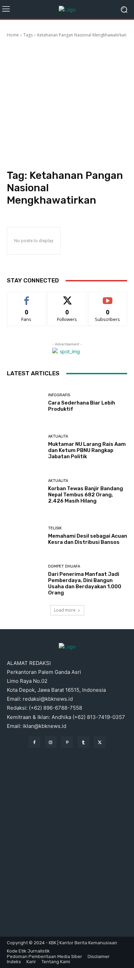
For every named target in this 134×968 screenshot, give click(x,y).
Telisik (55, 528)
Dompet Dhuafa (64, 566)
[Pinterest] (67, 742)
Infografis (59, 395)
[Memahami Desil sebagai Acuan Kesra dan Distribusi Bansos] (25, 536)
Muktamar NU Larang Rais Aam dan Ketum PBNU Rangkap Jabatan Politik (87, 450)
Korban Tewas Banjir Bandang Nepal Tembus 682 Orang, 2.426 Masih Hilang (85, 494)
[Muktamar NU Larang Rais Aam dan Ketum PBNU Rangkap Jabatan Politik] (25, 447)
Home (13, 35)
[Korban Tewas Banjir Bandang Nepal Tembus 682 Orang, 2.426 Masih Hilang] (25, 491)
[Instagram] (51, 742)
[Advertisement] (67, 104)
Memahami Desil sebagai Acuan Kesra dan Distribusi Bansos (87, 539)
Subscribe (107, 297)
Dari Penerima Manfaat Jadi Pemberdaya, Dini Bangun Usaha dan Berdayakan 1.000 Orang (84, 583)
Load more (65, 610)
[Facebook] (34, 742)
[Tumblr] (83, 742)
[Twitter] (99, 742)
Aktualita (58, 436)
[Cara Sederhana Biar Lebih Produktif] (25, 403)
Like (27, 297)
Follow (67, 297)
